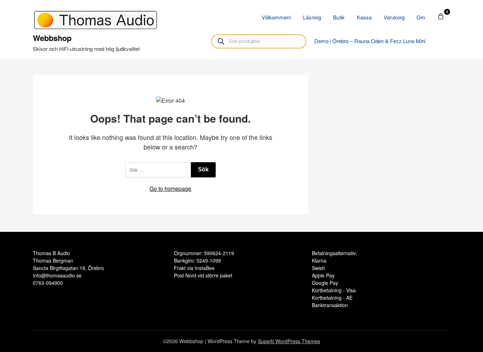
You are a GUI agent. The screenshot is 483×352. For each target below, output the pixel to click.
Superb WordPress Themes (289, 341)
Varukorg (394, 17)
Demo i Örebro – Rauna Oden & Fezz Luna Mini (369, 41)
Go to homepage (170, 188)
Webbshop (52, 37)
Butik (339, 17)
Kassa (364, 17)
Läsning (312, 17)
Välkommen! (276, 17)
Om (421, 17)
